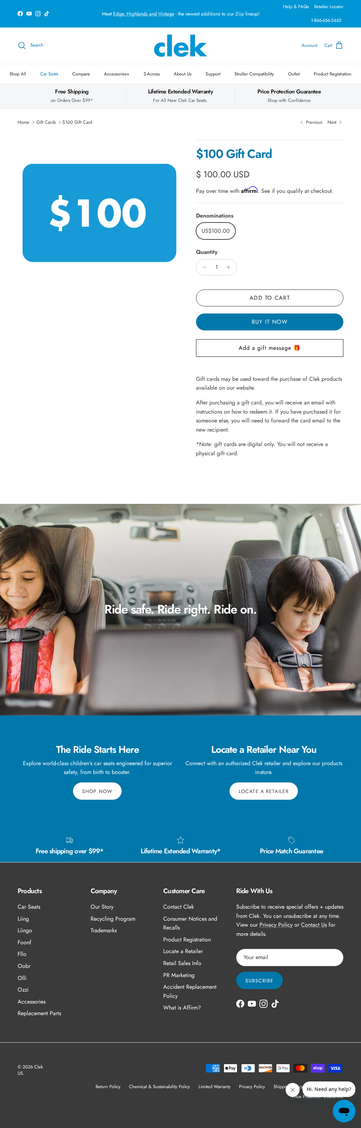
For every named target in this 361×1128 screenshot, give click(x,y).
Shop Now (97, 791)
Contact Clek (178, 907)
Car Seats (49, 74)
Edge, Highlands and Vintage (143, 13)
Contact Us (314, 925)
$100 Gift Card (77, 122)
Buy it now (270, 322)
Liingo (25, 930)
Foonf (24, 942)
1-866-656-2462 (326, 20)
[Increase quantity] (230, 267)
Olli (22, 978)
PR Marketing (179, 975)
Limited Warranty (214, 1086)
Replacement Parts (39, 1013)
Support (213, 74)
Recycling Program (113, 919)
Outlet (294, 74)
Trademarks (104, 930)
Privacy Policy (276, 925)
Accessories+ (116, 74)
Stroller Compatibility (254, 74)
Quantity (207, 252)
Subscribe (259, 980)
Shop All (18, 74)
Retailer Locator (328, 6)
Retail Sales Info (182, 963)
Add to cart (270, 298)
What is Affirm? (182, 1008)
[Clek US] (180, 46)
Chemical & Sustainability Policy (159, 1086)
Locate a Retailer (264, 791)
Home (23, 122)
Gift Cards (46, 122)
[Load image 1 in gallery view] (99, 214)
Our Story (102, 907)
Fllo (22, 954)
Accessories (31, 1002)
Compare (81, 74)
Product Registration (332, 74)
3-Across (151, 74)
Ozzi (23, 990)
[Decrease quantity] (202, 267)
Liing (23, 919)
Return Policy (108, 1086)
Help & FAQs (296, 6)
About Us (182, 74)
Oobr (24, 966)
